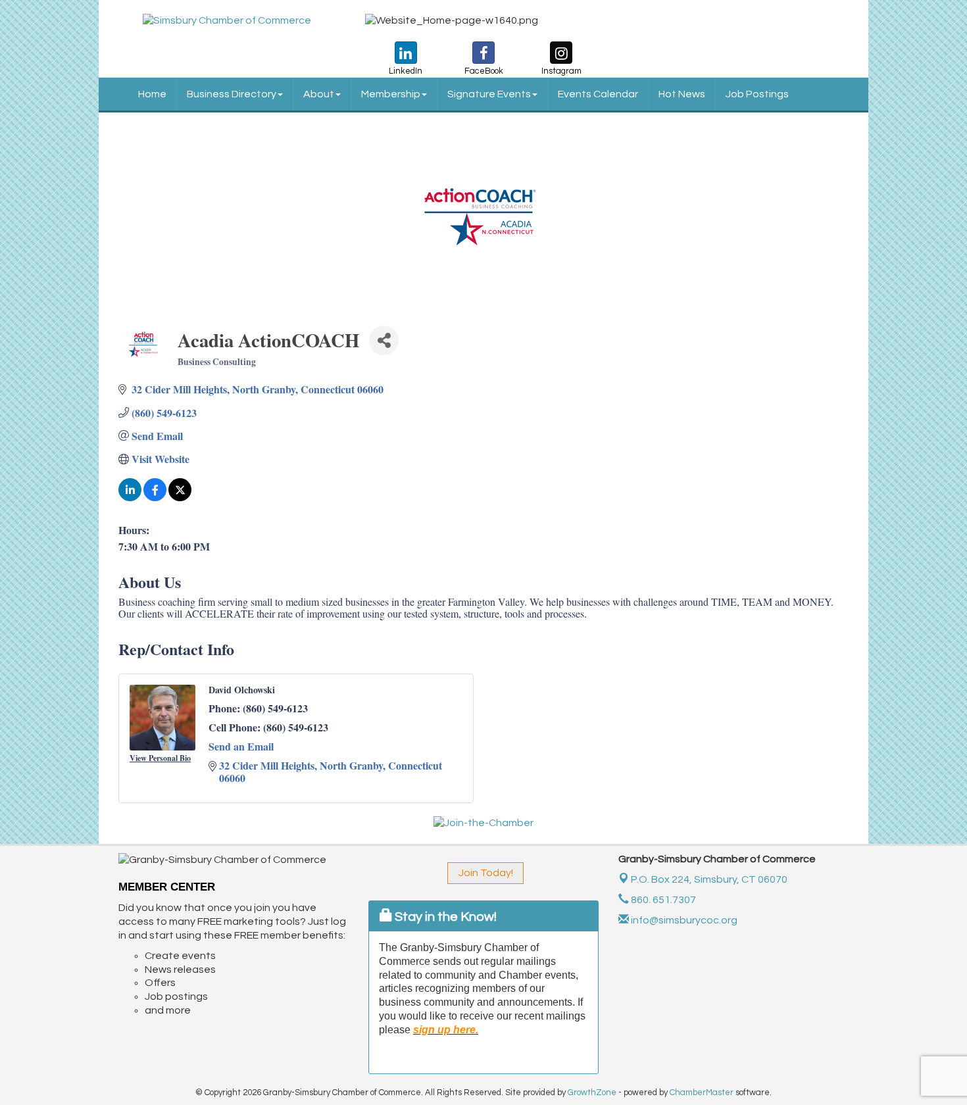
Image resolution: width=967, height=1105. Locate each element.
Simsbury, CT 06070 (709, 879)
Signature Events (489, 94)
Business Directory (231, 94)
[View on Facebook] (154, 496)
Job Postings (757, 94)
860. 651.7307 (662, 900)
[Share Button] (384, 340)
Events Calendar (598, 94)
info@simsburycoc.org (683, 920)
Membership (390, 94)
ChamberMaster (701, 1092)
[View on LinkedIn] (129, 496)
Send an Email (241, 746)
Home (152, 94)
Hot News (681, 94)
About (318, 94)
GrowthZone (592, 1092)
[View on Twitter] (179, 496)
